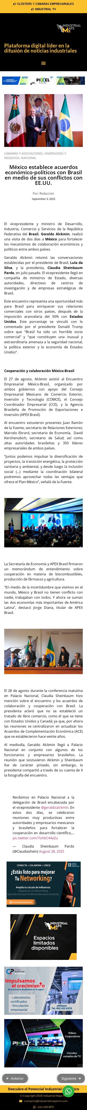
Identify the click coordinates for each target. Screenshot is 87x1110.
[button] (43, 63)
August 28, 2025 (51, 851)
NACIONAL (28, 158)
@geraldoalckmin (54, 807)
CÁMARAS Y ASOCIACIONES (23, 153)
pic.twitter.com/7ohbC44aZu (35, 838)
